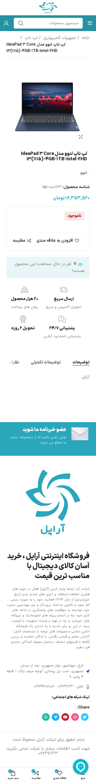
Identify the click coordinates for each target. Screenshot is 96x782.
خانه (85, 38)
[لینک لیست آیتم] (48, 686)
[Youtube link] (65, 717)
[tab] (81, 362)
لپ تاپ (30, 38)
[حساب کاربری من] (6, 23)
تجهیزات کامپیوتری (59, 38)
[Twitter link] (85, 717)
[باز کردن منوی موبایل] (90, 23)
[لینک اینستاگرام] (75, 717)
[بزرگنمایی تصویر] (81, 137)
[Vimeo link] (55, 717)
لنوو (83, 173)
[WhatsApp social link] (46, 717)
